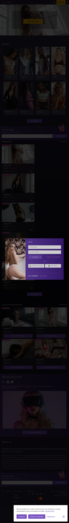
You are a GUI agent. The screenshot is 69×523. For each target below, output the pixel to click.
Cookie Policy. (49, 511)
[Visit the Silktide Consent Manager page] (64, 516)
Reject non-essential (36, 516)
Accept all (22, 516)
